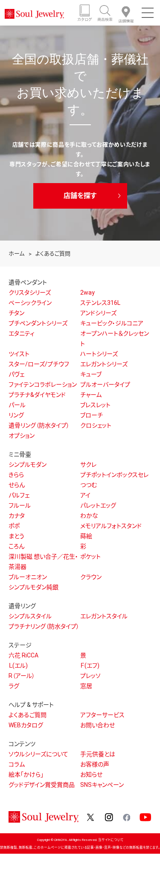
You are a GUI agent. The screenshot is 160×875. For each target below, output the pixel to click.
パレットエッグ (98, 505)
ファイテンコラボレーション (43, 384)
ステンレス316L (100, 302)
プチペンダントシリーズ (38, 323)
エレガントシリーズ (104, 364)
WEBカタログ (26, 725)
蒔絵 (86, 536)
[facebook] (126, 816)
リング (16, 415)
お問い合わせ (97, 725)
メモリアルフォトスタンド (111, 525)
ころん (16, 546)
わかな (89, 515)
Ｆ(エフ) (89, 665)
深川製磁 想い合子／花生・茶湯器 (43, 561)
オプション (22, 435)
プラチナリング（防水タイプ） (44, 626)
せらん (17, 485)
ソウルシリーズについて (38, 754)
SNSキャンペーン (102, 784)
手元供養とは (97, 754)
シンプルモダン (28, 464)
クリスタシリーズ (30, 292)
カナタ (17, 515)
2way (87, 292)
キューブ (91, 374)
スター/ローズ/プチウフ (39, 364)
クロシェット (95, 425)
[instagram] (109, 816)
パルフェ (19, 495)
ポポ (14, 525)
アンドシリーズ (98, 313)
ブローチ (91, 415)
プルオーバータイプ (105, 384)
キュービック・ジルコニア (111, 323)
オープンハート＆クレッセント (114, 338)
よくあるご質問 (28, 714)
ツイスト (19, 353)
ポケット (90, 556)
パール (17, 405)
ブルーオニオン (28, 577)
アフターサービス (102, 714)
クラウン (91, 577)
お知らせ (91, 774)
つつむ (88, 485)
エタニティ (22, 333)
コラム (17, 764)
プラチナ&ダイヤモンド (37, 394)
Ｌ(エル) (18, 665)
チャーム (91, 394)
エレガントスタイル (104, 616)
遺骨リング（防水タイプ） (39, 425)
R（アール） (22, 675)
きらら (16, 474)
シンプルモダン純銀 (33, 587)
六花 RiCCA (23, 655)
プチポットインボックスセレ (114, 474)
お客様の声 (94, 764)
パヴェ (16, 374)
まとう (16, 536)
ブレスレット (95, 405)
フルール (20, 505)
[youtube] (145, 816)
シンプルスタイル (30, 616)
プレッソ (90, 675)
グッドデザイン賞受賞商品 (42, 784)
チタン (16, 313)
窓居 (86, 686)
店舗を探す (80, 196)
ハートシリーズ (99, 353)
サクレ (88, 464)
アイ (85, 495)
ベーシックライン (30, 302)
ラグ (14, 686)
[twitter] (91, 816)
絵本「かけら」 (26, 774)
